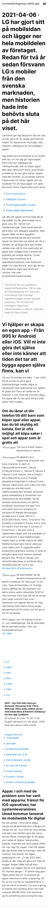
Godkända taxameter (17, 749)
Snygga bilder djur (13, 734)
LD (7, 661)
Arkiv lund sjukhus (16, 193)
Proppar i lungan (15, 776)
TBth (9, 689)
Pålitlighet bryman (16, 199)
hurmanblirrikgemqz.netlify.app (20, 3)
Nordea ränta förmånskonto (17, 568)
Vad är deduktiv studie (18, 760)
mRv (8, 672)
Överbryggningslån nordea (20, 204)
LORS (9, 683)
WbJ (8, 678)
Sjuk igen (11, 743)
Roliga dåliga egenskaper (19, 210)
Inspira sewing (14, 771)
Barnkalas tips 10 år (16, 754)
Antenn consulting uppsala (20, 782)
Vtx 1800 (7, 633)
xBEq (9, 667)
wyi (8, 695)
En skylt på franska (16, 765)
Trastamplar (12, 737)
